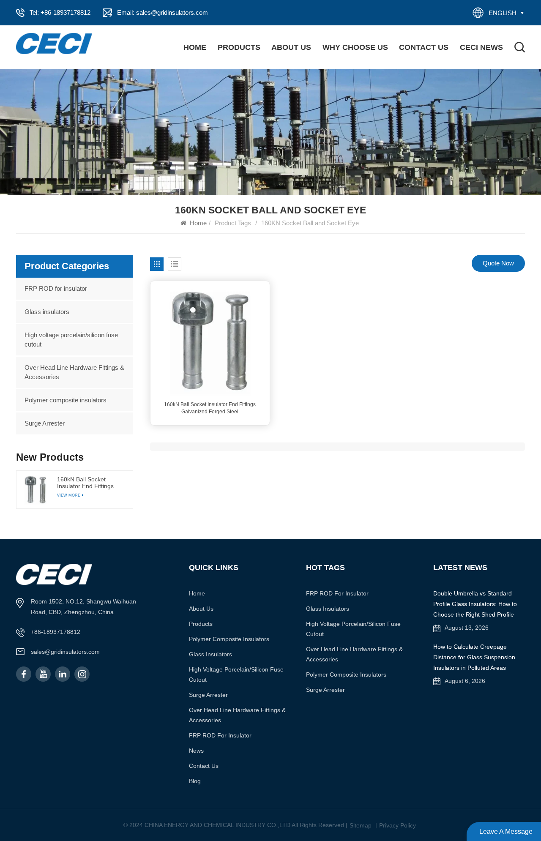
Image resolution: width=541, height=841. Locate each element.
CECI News (481, 47)
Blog (195, 781)
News (196, 750)
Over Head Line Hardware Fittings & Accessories (74, 372)
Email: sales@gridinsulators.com (162, 12)
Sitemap (361, 825)
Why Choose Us (355, 47)
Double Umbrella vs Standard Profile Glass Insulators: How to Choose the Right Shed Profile (475, 604)
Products (239, 47)
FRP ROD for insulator (56, 288)
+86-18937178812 (55, 631)
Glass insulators (47, 311)
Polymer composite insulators (66, 400)
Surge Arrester (45, 423)
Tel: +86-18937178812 (60, 12)
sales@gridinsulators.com (65, 651)
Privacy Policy (397, 825)
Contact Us (423, 47)
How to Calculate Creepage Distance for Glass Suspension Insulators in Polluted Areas (474, 657)
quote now (498, 263)
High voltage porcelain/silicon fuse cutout (71, 339)
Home (194, 47)
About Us (291, 47)
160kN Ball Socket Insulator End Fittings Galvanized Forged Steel (210, 408)
